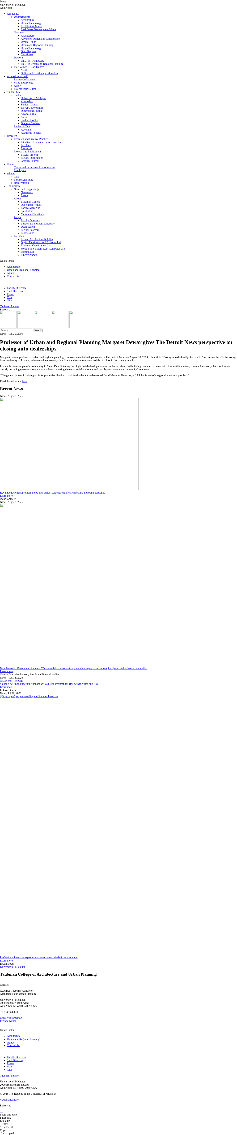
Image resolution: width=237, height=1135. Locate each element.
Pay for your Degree (25, 88)
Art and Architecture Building (37, 239)
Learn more (6, 495)
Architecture (27, 19)
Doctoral (18, 57)
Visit (9, 297)
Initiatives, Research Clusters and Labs (42, 142)
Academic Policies (31, 132)
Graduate (19, 32)
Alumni (11, 173)
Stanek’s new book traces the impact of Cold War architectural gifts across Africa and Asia (49, 683)
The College (13, 185)
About (17, 198)
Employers (20, 170)
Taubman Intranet (9, 306)
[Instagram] (8, 326)
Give (16, 176)
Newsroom (27, 192)
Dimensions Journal (32, 110)
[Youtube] (60, 326)
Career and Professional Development (34, 167)
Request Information (25, 79)
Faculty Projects (29, 154)
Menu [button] (3, 1)
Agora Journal (28, 113)
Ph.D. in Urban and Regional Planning (42, 63)
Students (18, 95)
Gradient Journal (30, 160)
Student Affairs (22, 126)
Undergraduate (22, 16)
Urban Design (28, 41)
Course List (13, 276)
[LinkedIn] (26, 326)
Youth (24, 70)
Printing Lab (28, 251)
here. (24, 381)
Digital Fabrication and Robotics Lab (41, 242)
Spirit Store (27, 211)
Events (24, 195)
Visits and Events (23, 82)
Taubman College (30, 201)
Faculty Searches (30, 229)
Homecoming (21, 182)
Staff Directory (15, 291)
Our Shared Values (31, 204)
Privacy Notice (8, 1020)
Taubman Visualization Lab (36, 245)
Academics (13, 13)
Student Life (13, 91)
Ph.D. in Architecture (32, 60)
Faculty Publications (32, 157)
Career (10, 164)
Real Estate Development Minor (38, 29)
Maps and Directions (32, 214)
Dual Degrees (28, 51)
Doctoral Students (30, 123)
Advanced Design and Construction (40, 38)
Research (12, 135)
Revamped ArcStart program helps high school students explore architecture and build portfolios (52, 492)
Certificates (27, 54)
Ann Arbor (27, 101)
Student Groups (29, 104)
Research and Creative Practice (31, 138)
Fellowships (27, 232)
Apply (17, 85)
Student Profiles (29, 120)
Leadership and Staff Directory (38, 223)
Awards (25, 117)
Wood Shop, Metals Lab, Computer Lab (43, 248)
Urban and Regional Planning (37, 45)
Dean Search (28, 226)
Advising (26, 129)
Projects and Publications (27, 151)
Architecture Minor (31, 26)
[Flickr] (43, 326)
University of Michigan (33, 98)
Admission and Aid (17, 76)
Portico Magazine (23, 179)
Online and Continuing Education (39, 73)
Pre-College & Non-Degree (29, 66)
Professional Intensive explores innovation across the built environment (39, 957)
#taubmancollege (9, 1099)
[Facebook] (77, 326)
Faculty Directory (30, 220)
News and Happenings (26, 189)
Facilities (26, 145)
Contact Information (11, 1017)
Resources (26, 148)
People (17, 217)
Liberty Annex (29, 254)
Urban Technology (31, 23)
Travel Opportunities (32, 107)
